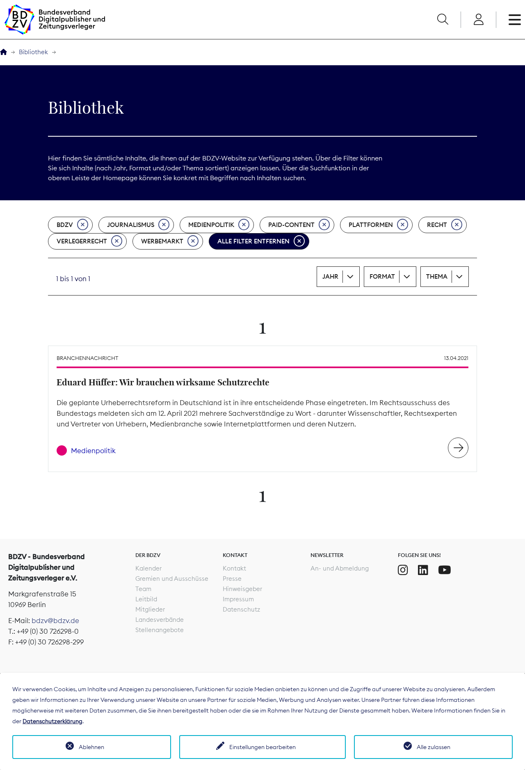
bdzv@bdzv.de (55, 620)
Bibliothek (33, 52)
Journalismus (130, 225)
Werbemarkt (162, 241)
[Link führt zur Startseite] (54, 19)
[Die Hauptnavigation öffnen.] (515, 19)
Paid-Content (291, 225)
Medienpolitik (211, 225)
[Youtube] (444, 570)
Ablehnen (91, 747)
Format (382, 276)
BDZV (65, 225)
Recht (437, 225)
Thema (436, 276)
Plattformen (371, 225)
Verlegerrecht (82, 241)
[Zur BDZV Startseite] (3, 52)
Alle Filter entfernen (253, 241)
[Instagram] (403, 570)
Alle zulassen (433, 747)
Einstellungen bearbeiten (262, 747)
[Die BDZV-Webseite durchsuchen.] (442, 19)
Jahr (330, 276)
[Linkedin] (423, 570)
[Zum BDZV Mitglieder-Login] (478, 19)
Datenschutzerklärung (52, 721)
